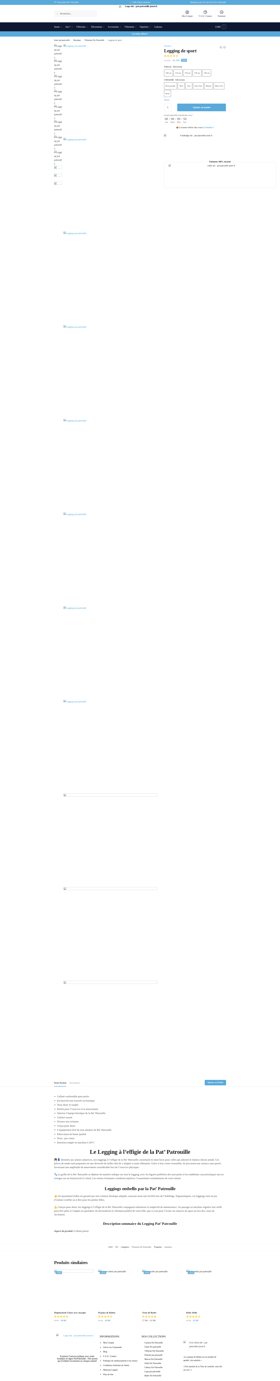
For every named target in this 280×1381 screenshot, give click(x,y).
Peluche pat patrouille (153, 1355)
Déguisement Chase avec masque (70, 1312)
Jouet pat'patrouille (62, 40)
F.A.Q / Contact (205, 16)
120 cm (187, 73)
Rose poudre (170, 86)
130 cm (197, 73)
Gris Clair (198, 86)
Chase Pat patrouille (152, 1347)
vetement (168, 1247)
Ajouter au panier (202, 107)
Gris (188, 86)
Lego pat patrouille (152, 1371)
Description (75, 1083)
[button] (171, 56)
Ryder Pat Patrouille (152, 1376)
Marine (209, 86)
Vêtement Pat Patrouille (94, 40)
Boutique (77, 40)
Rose (167, 93)
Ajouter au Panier (215, 1082)
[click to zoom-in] (110, 91)
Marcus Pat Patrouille (153, 1359)
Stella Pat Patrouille (152, 1363)
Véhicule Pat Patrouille (154, 1351)
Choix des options (118, 1326)
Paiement (221, 16)
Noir (181, 86)
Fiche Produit (60, 1083)
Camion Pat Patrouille (153, 1343)
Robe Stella (191, 1312)
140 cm (207, 73)
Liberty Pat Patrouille (153, 1367)
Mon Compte (187, 16)
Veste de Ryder (149, 1312)
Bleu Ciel (219, 86)
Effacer (167, 99)
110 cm (178, 73)
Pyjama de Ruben (106, 1312)
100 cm (168, 73)
